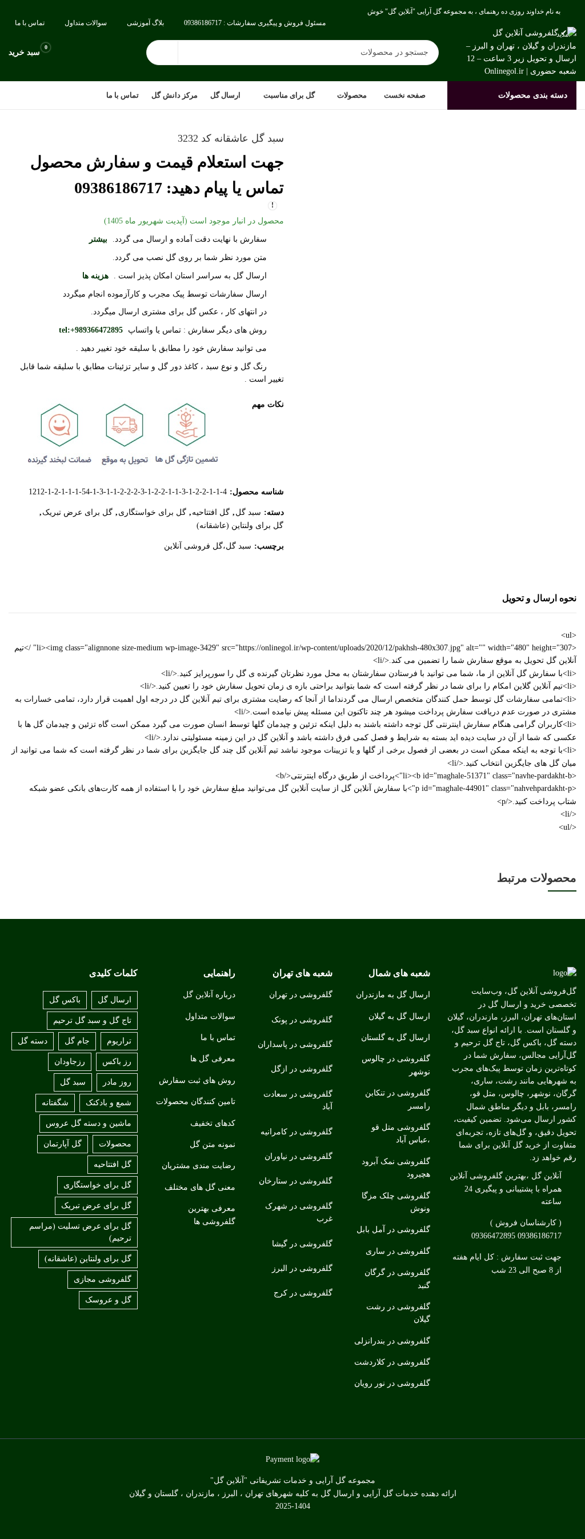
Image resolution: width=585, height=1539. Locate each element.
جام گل (77, 1041)
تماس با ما (218, 1037)
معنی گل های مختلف (200, 1187)
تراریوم (119, 1041)
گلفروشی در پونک (301, 1020)
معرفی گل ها (212, 1058)
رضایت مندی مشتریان (198, 1165)
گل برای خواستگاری (152, 512)
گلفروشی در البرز (302, 1268)
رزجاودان (69, 1061)
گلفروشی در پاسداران (295, 1044)
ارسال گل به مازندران (393, 994)
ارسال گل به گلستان (395, 1037)
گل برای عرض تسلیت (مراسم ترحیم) (80, 1232)
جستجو (162, 53)
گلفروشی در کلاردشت (392, 1362)
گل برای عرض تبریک (77, 512)
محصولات (115, 1144)
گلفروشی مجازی (102, 1279)
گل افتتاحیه (211, 512)
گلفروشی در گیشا (302, 1244)
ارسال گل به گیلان (399, 1016)
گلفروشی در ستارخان (295, 1181)
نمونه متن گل (212, 1144)
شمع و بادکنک (108, 1102)
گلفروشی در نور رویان (392, 1383)
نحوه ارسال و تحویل (539, 598)
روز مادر (117, 1082)
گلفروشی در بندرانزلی (392, 1341)
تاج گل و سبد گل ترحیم (92, 1020)
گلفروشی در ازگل (301, 1069)
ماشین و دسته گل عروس (88, 1123)
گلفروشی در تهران (300, 994)
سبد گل (248, 512)
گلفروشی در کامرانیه (296, 1132)
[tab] (539, 598)
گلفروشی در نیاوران (298, 1156)
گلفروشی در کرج (303, 1293)
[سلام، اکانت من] (72, 52)
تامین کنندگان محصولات (195, 1101)
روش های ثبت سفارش (197, 1080)
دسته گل (32, 1041)
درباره (225, 994)
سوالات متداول (210, 1016)
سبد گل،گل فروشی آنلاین (207, 546)
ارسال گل (114, 1000)
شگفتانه (55, 1102)
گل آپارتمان (62, 1144)
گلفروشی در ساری (398, 1251)
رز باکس (116, 1061)
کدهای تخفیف (212, 1123)
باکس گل (65, 1000)
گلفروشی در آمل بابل (393, 1229)
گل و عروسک (108, 1300)
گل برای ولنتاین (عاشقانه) (240, 525)
